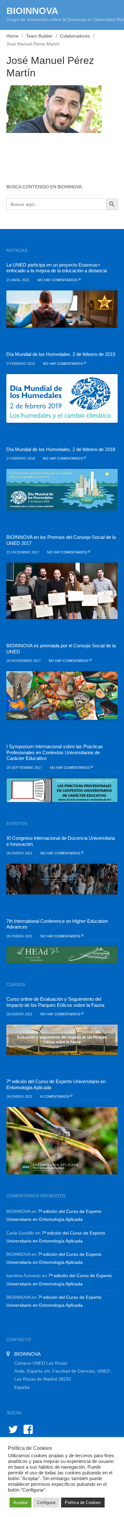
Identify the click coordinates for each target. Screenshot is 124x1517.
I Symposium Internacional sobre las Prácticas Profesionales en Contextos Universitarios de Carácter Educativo (54, 752)
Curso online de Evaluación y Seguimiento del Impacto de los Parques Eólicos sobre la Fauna (55, 1001)
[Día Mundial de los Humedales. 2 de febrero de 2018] (62, 490)
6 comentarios (55, 1096)
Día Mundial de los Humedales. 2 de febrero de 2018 (60, 449)
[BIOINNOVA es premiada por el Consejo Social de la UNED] (62, 695)
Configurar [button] (46, 1502)
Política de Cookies (83, 1502)
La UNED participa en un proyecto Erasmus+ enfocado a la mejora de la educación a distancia (56, 267)
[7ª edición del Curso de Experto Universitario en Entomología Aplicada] (62, 1140)
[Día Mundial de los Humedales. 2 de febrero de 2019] (62, 398)
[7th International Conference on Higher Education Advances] (62, 954)
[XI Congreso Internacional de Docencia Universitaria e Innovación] (62, 879)
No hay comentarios (58, 280)
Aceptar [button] (20, 1502)
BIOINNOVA (32, 11)
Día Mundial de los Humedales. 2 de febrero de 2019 (60, 354)
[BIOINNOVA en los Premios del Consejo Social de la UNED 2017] (62, 591)
